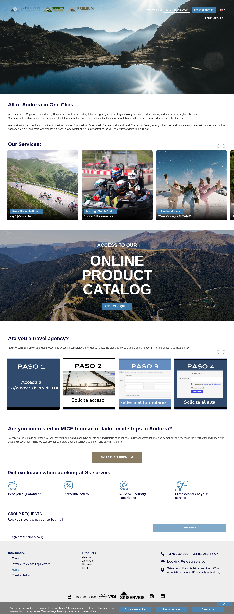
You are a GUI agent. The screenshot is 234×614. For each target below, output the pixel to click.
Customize (208, 609)
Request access (203, 10)
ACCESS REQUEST (117, 306)
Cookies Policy (21, 575)
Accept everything (135, 609)
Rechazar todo (171, 609)
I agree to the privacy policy (27, 537)
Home (208, 18)
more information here (85, 611)
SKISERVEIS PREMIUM (117, 457)
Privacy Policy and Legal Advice (31, 564)
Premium (87, 564)
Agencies (87, 561)
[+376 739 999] (144, 10)
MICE (85, 568)
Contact (16, 558)
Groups (218, 18)
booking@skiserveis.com (188, 561)
